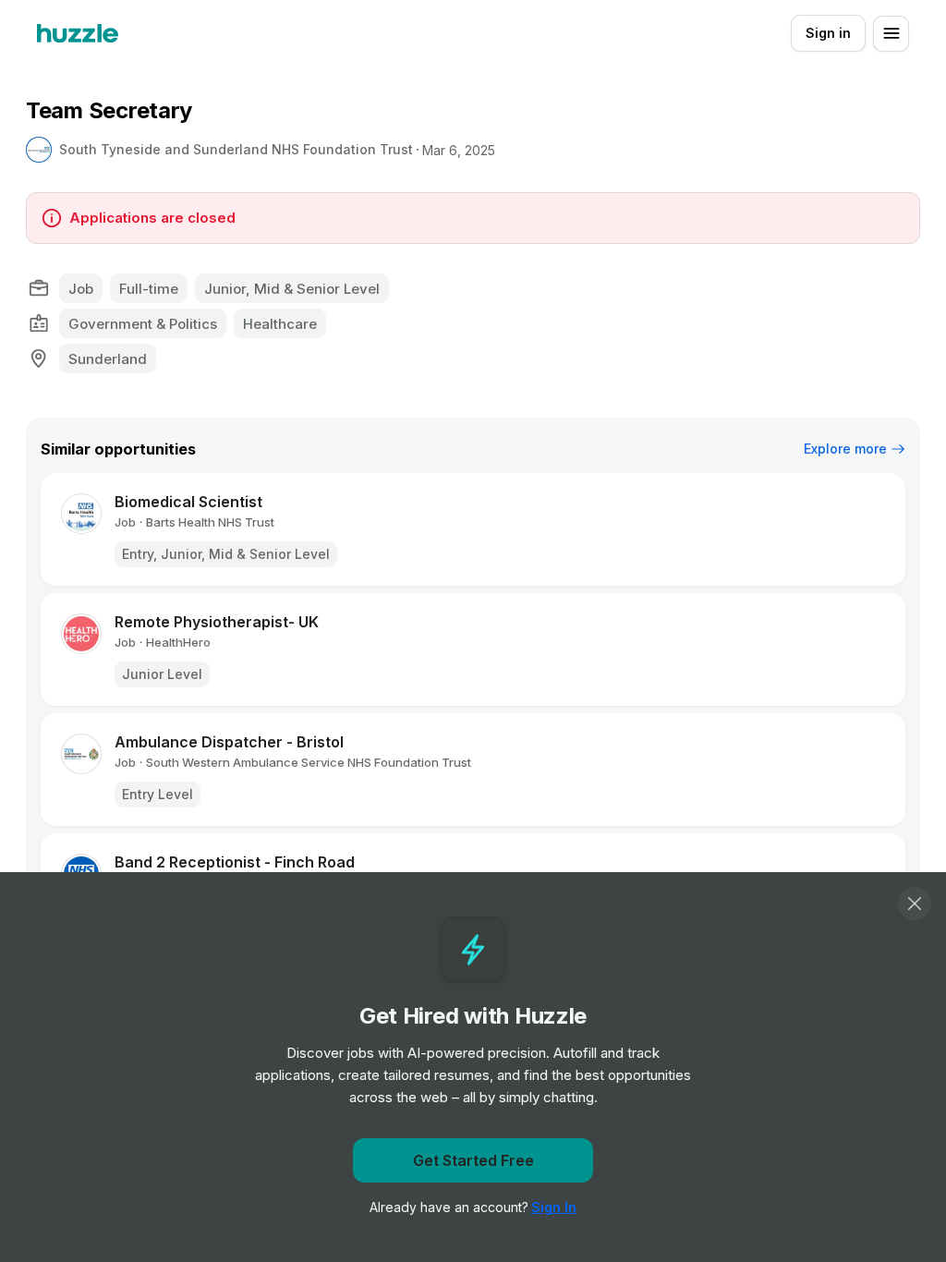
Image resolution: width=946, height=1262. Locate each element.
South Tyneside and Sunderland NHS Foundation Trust (236, 149)
